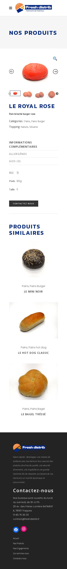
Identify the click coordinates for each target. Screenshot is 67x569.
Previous (9, 93)
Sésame (33, 126)
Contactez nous (23, 203)
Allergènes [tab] (18, 154)
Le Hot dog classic (33, 353)
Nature (24, 126)
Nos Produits (18, 543)
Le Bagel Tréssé (33, 414)
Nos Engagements (21, 548)
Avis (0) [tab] (15, 161)
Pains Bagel (37, 409)
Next (57, 93)
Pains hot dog (37, 347)
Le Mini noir (33, 291)
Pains (27, 121)
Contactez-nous (19, 558)
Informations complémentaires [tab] (23, 144)
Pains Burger (38, 121)
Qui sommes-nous (21, 553)
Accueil (16, 538)
